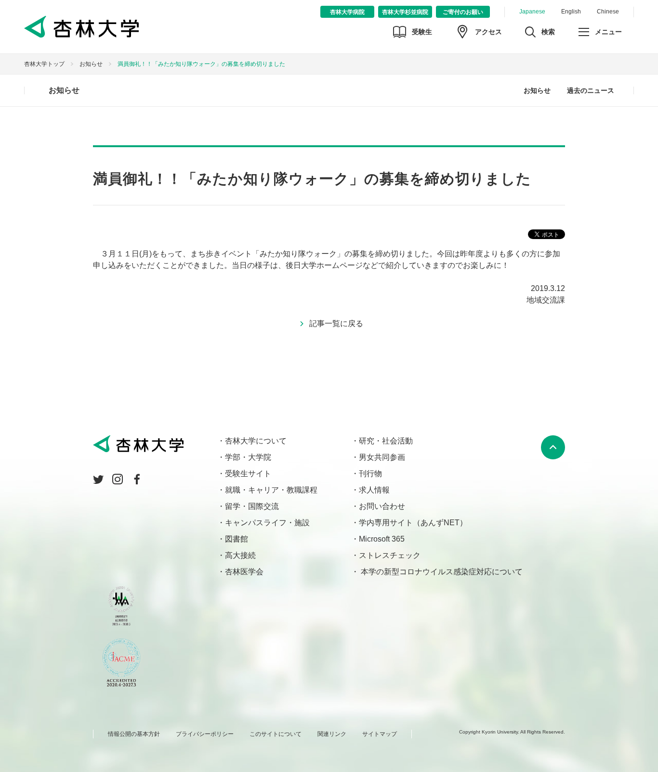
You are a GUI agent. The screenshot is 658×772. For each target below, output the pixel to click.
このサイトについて (276, 734)
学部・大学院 (248, 457)
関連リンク (331, 734)
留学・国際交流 (252, 506)
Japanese (532, 11)
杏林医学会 (244, 572)
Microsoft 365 (382, 539)
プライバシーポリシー (205, 734)
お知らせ (91, 64)
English (571, 11)
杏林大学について (256, 441)
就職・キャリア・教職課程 (271, 490)
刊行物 (370, 473)
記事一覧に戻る (336, 323)
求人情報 (374, 490)
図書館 (236, 539)
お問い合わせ (382, 506)
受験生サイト (248, 473)
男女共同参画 (382, 457)
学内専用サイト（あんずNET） (413, 523)
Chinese (608, 11)
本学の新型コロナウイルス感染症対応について (441, 572)
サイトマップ (379, 734)
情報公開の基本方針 (134, 734)
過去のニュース (590, 90)
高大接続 (240, 555)
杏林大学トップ (44, 64)
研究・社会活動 (386, 441)
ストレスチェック (390, 555)
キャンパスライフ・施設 (267, 523)
